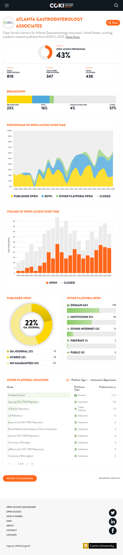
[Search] (116, 5)
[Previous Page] (14, 463)
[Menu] (7, 5)
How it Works (14, 516)
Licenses (11, 534)
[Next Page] (26, 463)
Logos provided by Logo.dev (18, 545)
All (67, 380)
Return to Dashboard (20, 478)
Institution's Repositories (103, 380)
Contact (11, 530)
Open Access (13, 511)
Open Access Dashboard (21, 507)
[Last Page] (32, 463)
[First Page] (9, 463)
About (10, 525)
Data (9, 521)
